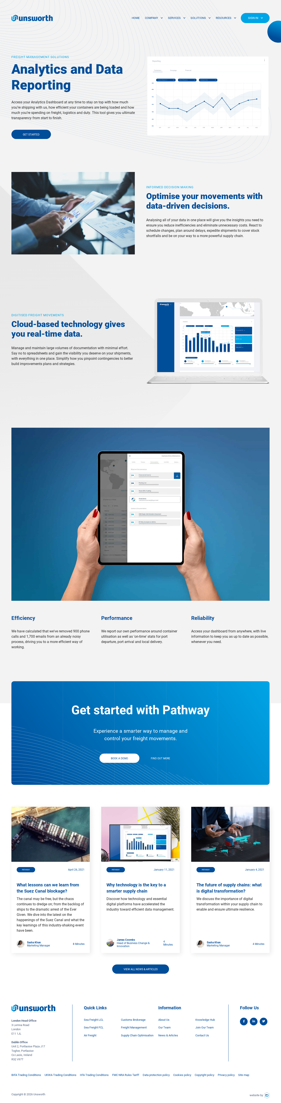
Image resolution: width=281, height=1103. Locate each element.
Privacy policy (226, 1075)
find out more (160, 758)
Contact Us (202, 1035)
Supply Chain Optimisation (137, 1035)
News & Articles (168, 1035)
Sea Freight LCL (93, 1020)
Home (136, 18)
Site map (243, 1075)
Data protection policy (156, 1075)
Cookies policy (182, 1075)
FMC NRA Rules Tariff (125, 1075)
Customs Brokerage (133, 1020)
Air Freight (90, 1035)
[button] (153, 18)
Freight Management (134, 1027)
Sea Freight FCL (93, 1027)
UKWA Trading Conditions (60, 1075)
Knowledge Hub (205, 1020)
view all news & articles (141, 969)
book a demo (119, 758)
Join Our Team (204, 1027)
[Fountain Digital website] (267, 1095)
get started (31, 134)
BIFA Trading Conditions (26, 1075)
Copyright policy (204, 1075)
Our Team (164, 1027)
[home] (32, 18)
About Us (163, 1020)
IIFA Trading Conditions (94, 1075)
